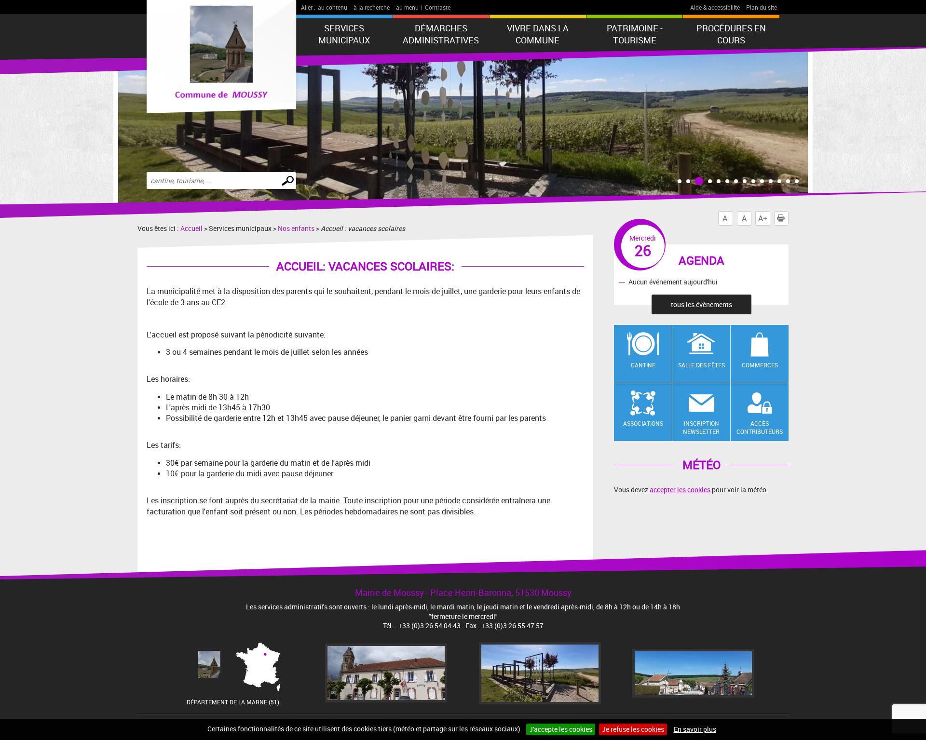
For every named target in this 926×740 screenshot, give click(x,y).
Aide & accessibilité (715, 7)
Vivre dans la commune (538, 34)
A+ (762, 218)
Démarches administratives (441, 34)
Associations (643, 423)
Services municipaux (344, 34)
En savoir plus (695, 729)
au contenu (332, 7)
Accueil (191, 228)
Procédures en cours (731, 34)
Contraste (437, 7)
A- (725, 218)
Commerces (760, 365)
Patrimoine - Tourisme (635, 34)
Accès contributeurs (759, 427)
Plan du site (761, 7)
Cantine (643, 365)
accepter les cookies (680, 489)
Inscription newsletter (701, 427)
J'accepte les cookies (560, 729)
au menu (407, 7)
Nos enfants (296, 228)
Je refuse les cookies (633, 729)
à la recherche (372, 7)
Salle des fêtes (701, 365)
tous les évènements (701, 304)
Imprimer (788, 218)
